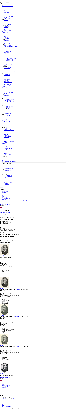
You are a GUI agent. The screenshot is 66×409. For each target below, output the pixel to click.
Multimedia (4, 143)
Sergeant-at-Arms (7, 23)
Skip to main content (3, 0)
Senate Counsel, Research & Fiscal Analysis (11, 46)
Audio (9, 146)
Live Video (6, 146)
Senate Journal (6, 178)
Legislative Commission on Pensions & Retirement (12, 63)
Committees (4, 86)
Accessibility (4, 387)
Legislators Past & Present (8, 176)
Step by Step (4, 198)
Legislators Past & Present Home (5, 204)
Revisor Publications (7, 167)
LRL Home (2, 204)
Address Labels (6, 52)
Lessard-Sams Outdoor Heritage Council (10, 64)
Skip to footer (15, 0)
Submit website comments (6, 400)
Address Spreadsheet (7, 30)
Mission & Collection (5, 200)
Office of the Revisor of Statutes (9, 61)
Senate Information (7, 173)
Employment (6, 11)
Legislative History (5, 197)
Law (3, 120)
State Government (8, 194)
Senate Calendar (6, 81)
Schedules (3, 70)
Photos (5, 150)
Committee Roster (7, 41)
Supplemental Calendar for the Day (9, 76)
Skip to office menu (10, 0)
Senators (3, 393)
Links (3, 196)
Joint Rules (6, 50)
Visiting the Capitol (5, 386)
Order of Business (7, 75)
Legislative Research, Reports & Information (9, 161)
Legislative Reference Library (8, 59)
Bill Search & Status (7, 115)
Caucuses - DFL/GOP (7, 24)
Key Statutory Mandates (26, 200)
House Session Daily (7, 170)
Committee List (6, 40)
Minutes (5, 17)
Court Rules (6, 142)
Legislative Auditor (7, 166)
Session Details (17, 289)
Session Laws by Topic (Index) (9, 130)
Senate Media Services (7, 154)
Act (10, 108)
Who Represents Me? (7, 12)
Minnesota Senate (5, 32)
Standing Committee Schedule (8, 16)
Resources (8, 198)
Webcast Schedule (7, 147)
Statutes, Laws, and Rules (6, 121)
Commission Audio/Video (8, 159)
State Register (6, 138)
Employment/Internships (6, 385)
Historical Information (5, 384)
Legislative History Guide (8, 175)
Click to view (2, 255)
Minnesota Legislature (4, 1)
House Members (6, 8)
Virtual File (26, 194)
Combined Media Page (7, 157)
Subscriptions (6, 53)
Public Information (7, 22)
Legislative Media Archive (8, 158)
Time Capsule (22, 194)
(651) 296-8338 (4, 398)
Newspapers (4, 193)
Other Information (9, 212)
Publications (4, 160)
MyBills (5, 116)
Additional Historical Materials (32, 194)
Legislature (4, 194)
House (3, 5)
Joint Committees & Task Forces (9, 99)
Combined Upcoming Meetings (9, 83)
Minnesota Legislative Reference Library (6, 188)
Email (14, 398)
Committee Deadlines (7, 18)
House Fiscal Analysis (7, 164)
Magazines (4, 192)
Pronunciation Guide (7, 29)
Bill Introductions (7, 107)
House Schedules (7, 74)
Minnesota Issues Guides (8, 182)
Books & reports (6, 184)
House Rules (6, 27)
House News (4, 403)
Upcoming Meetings (7, 15)
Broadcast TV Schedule (8, 84)
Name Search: (2, 378)
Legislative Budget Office (8, 57)
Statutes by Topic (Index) (8, 125)
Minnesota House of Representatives (7, 6)
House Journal (6, 26)
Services (21, 200)
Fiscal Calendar (6, 77)
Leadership (6, 9)
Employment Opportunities (34, 200)
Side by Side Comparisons (8, 102)
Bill (8, 108)
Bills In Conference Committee (9, 101)
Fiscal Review (6, 181)
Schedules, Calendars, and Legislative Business (9, 71)
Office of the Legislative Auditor (9, 60)
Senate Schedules (7, 79)
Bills (3, 103)
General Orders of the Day (8, 82)
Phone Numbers (4, 399)
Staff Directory (17, 200)
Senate (3, 31)
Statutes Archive (6, 126)
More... (5, 65)
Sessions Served (2, 212)
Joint (3, 54)
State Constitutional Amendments (9, 141)
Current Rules (6, 135)
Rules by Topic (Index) (7, 136)
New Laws (6, 183)
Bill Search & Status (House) (8, 106)
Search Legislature (3, 2)
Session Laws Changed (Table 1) (9, 131)
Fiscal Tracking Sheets (7, 109)
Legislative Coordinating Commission (10, 58)
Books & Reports (5, 191)
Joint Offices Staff (7, 68)
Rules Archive (6, 137)
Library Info (4, 199)
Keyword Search (6, 128)
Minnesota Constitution (7, 140)
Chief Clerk (6, 20)
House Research (6, 21)
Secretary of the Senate (7, 45)
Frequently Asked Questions (6, 388)
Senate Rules (6, 49)
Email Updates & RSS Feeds (6, 406)
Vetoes (5, 118)
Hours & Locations (12, 200)
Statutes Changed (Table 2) (8, 132)
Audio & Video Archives (8, 148)
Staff (5, 10)
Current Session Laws (7, 119)
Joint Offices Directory (7, 67)
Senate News (4, 404)
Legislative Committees (5, 87)
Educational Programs (7, 28)
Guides (3, 195)
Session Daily (6, 149)
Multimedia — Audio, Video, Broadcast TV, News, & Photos (11, 144)
